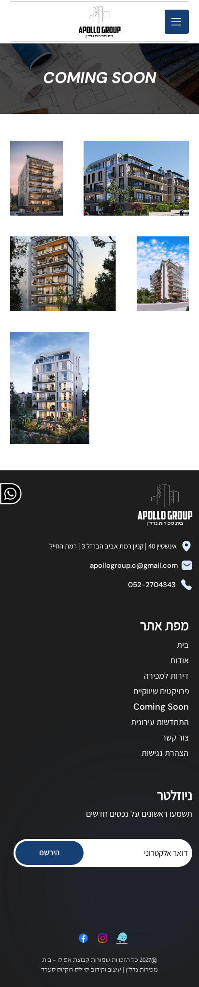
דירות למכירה (166, 675)
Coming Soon (161, 707)
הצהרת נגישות (165, 752)
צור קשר (175, 737)
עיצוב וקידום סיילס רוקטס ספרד (82, 970)
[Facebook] (83, 938)
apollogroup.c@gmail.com (134, 565)
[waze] (122, 938)
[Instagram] (103, 938)
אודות (179, 660)
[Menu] (177, 22)
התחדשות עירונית (160, 721)
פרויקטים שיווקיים (161, 691)
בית (182, 644)
